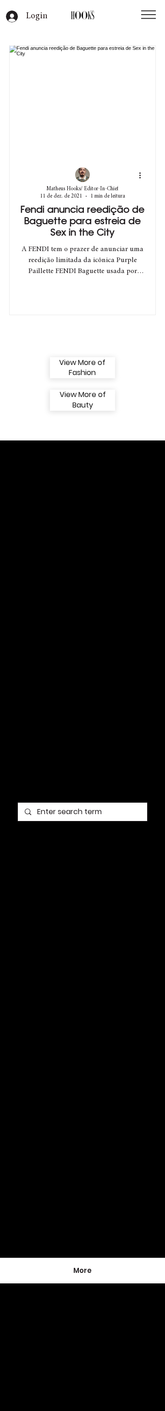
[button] (148, 14)
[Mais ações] (143, 175)
